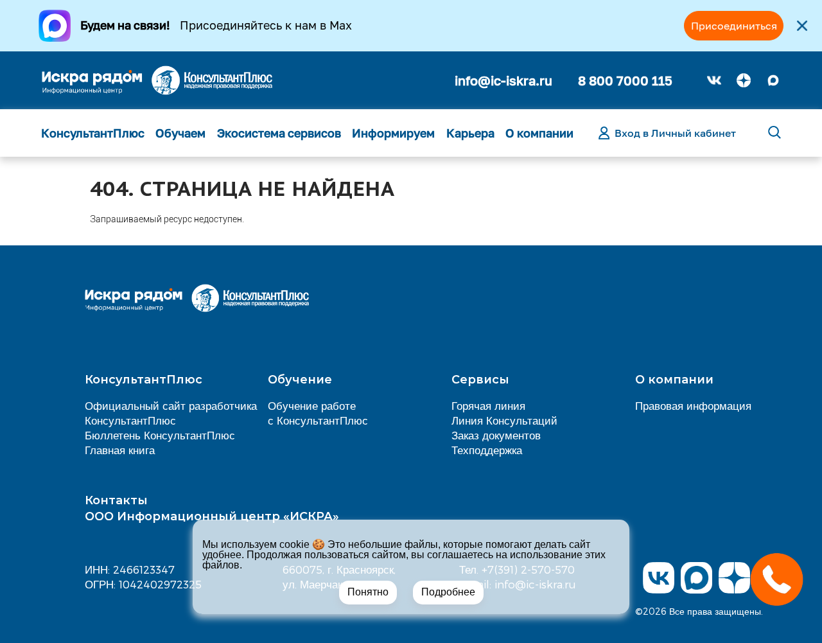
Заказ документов (496, 434)
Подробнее (448, 591)
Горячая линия (488, 405)
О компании (539, 133)
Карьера (470, 133)
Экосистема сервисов (279, 133)
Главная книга (120, 449)
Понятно (368, 591)
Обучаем (180, 133)
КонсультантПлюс (92, 133)
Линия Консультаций (504, 420)
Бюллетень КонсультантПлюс (160, 434)
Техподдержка (486, 449)
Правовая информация (693, 405)
